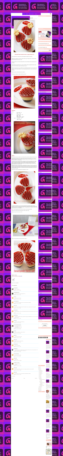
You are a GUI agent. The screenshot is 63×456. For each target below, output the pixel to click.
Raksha (14, 335)
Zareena (14, 320)
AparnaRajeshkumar (16, 292)
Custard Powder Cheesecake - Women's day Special (42, 383)
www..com (49, 442)
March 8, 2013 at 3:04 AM (17, 303)
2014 (39, 368)
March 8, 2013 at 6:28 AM (17, 322)
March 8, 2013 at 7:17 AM (17, 337)
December (41, 370)
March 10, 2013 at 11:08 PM (17, 360)
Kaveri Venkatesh (15, 301)
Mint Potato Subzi (50, 361)
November (41, 371)
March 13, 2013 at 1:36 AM (17, 365)
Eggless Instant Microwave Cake (50, 343)
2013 (39, 369)
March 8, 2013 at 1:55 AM (17, 294)
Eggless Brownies (50, 411)
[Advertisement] (41, 352)
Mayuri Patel (15, 315)
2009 (39, 390)
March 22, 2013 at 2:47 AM (17, 374)
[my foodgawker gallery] (48, 448)
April (40, 377)
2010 (39, 389)
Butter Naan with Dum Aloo (50, 421)
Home (24, 378)
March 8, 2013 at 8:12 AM (17, 346)
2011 (39, 388)
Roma (14, 296)
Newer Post (12, 378)
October (40, 372)
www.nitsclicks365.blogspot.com (43, 43)
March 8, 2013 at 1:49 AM (17, 290)
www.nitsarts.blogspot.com (42, 47)
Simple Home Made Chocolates (50, 352)
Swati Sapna (15, 348)
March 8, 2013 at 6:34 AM (17, 328)
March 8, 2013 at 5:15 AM (17, 318)
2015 (39, 367)
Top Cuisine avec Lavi (16, 362)
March (40, 378)
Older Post (36, 378)
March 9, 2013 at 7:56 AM (17, 351)
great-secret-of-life (16, 353)
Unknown (15, 305)
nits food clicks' (50, 444)
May (40, 376)
